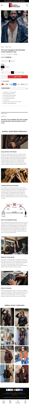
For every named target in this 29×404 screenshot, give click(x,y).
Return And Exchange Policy (10, 393)
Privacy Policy (9, 392)
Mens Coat (8, 47)
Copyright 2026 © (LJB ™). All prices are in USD (14, 397)
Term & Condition (18, 392)
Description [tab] (4, 113)
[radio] (2, 67)
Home (2, 47)
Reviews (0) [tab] (3, 116)
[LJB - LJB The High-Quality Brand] (14, 5)
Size (2, 69)
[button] (2, 5)
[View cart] (27, 5)
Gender (2, 64)
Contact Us (15, 394)
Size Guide (13, 61)
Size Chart (5, 61)
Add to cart (18, 77)
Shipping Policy (22, 393)
